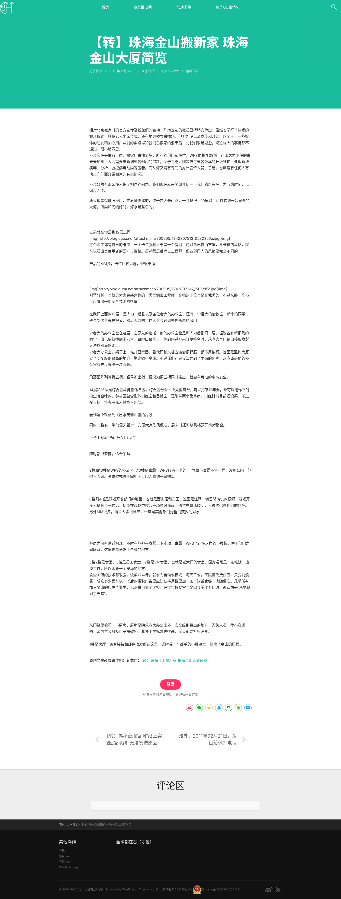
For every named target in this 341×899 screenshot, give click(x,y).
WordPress (129, 889)
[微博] (268, 889)
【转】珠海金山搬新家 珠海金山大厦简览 (174, 660)
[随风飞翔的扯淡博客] (7, 7)
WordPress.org (68, 867)
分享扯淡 (95, 71)
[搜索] (334, 7)
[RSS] (278, 889)
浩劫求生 (183, 7)
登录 (62, 850)
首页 (105, 7)
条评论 (148, 71)
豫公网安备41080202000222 (220, 889)
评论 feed (65, 862)
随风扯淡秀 (142, 7)
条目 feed (65, 856)
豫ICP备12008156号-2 (175, 889)
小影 (155, 889)
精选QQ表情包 (228, 7)
